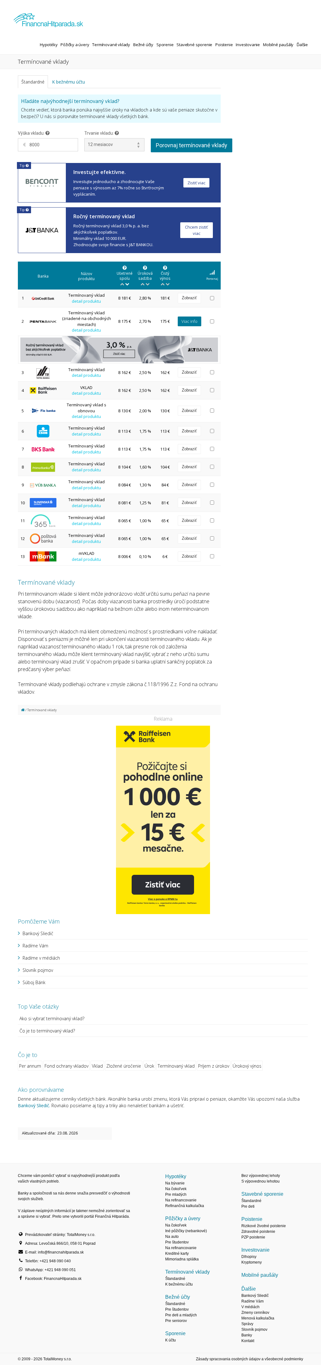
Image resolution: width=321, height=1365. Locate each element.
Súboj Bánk (34, 982)
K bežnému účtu (68, 82)
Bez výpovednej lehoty (260, 1175)
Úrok (149, 1066)
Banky (246, 1335)
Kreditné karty (177, 1253)
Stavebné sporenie (194, 44)
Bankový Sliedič (38, 933)
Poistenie (224, 44)
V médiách (250, 1307)
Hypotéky (48, 44)
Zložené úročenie (123, 1066)
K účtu (170, 1340)
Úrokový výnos (247, 1066)
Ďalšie (302, 44)
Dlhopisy (248, 1256)
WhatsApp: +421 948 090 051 (50, 1270)
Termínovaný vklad (86, 295)
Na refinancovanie (181, 1200)
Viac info (189, 321)
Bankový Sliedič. (34, 1105)
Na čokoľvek (176, 1189)
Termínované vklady (111, 44)
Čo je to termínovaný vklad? (47, 1031)
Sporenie (164, 44)
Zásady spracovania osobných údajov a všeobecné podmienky (249, 1359)
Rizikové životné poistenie (263, 1226)
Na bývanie (175, 1183)
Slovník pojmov (38, 970)
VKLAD (86, 387)
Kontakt (247, 1341)
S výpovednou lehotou (260, 1181)
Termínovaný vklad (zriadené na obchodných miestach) (86, 318)
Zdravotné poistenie (258, 1231)
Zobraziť (189, 297)
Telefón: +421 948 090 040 (48, 1261)
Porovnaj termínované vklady (191, 145)
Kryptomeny (251, 1262)
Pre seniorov (176, 1321)
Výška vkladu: (31, 133)
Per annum (30, 1066)
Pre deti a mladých (181, 1315)
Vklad (97, 1066)
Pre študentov (177, 1242)
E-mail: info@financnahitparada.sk (54, 1252)
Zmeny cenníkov (255, 1312)
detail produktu (86, 301)
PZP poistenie (253, 1237)
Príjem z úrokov (213, 1066)
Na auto (172, 1236)
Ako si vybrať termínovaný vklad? (51, 1018)
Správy (247, 1324)
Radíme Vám (35, 946)
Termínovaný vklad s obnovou (86, 408)
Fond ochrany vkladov (66, 1066)
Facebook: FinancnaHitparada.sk (53, 1278)
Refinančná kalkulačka (184, 1206)
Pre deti (248, 1206)
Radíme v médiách (41, 958)
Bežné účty (143, 44)
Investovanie (248, 44)
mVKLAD (86, 553)
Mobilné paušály (278, 44)
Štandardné (33, 82)
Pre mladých (176, 1194)
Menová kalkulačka (257, 1318)
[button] (212, 276)
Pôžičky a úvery (75, 44)
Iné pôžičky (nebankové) (186, 1231)
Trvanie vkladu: (99, 133)
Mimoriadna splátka (182, 1259)
